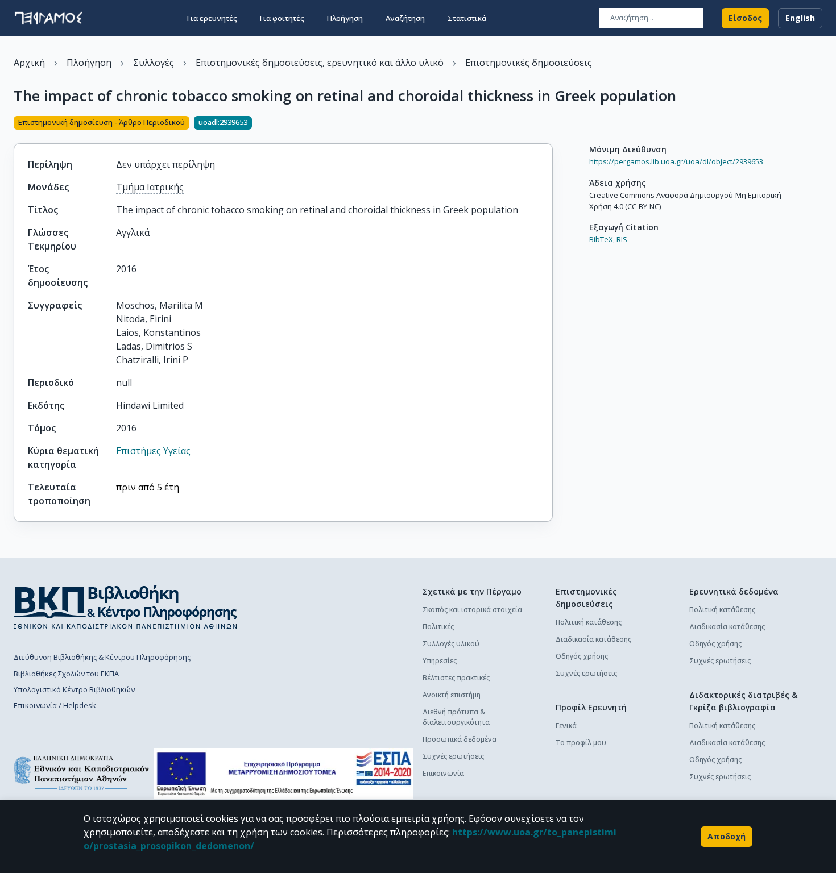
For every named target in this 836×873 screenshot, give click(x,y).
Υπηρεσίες (440, 661)
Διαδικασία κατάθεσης (593, 639)
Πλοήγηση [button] (345, 18)
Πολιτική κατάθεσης (589, 622)
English (800, 18)
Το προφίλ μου (581, 742)
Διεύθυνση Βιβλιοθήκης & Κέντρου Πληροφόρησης (102, 657)
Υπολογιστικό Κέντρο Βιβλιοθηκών (74, 689)
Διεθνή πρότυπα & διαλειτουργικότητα (456, 717)
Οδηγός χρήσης (582, 656)
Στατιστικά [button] (467, 18)
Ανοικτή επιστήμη (452, 695)
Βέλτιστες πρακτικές (456, 678)
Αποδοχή (726, 836)
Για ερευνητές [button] (212, 18)
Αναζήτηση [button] (405, 18)
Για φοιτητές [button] (282, 18)
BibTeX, (602, 239)
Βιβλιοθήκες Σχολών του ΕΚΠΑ (66, 673)
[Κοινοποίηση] (548, 123)
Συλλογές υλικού (451, 643)
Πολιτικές (438, 626)
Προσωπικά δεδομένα (459, 739)
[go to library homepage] (125, 607)
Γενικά (566, 725)
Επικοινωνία (443, 773)
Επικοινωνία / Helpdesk (55, 705)
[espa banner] (283, 773)
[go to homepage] (48, 18)
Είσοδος (745, 18)
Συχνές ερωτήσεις (453, 756)
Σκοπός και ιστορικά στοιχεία (472, 609)
